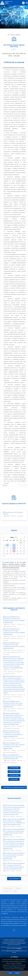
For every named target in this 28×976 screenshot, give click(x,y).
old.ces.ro (19, 948)
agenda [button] (18, 888)
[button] (26, 7)
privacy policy (17, 966)
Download (20, 516)
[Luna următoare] (24, 537)
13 (14, 548)
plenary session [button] (8, 888)
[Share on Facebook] (2, 22)
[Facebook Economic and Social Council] (14, 930)
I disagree (17, 972)
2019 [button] (15, 891)
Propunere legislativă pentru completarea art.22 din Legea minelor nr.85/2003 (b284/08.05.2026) (12, 756)
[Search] (23, 3)
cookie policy (21, 968)
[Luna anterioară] (3, 537)
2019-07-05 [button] (7, 891)
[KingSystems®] (14, 956)
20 (14, 551)
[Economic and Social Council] (2, 2)
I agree (10, 972)
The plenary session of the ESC (11, 562)
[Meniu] (27, 3)
